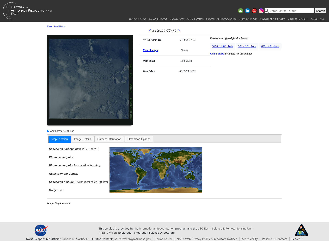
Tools (313, 18)
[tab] (59, 139)
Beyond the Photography (221, 18)
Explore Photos (158, 18)
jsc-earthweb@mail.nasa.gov (132, 239)
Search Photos (137, 18)
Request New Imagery (272, 18)
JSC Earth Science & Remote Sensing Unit (225, 228)
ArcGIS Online (195, 18)
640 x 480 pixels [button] (270, 46)
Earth (56, 190)
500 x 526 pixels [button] (247, 46)
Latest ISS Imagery (298, 18)
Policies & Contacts (274, 239)
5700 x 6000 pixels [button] (222, 46)
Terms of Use (164, 239)
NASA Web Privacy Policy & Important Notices (207, 239)
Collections (177, 18)
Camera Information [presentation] (109, 139)
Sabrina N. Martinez (74, 239)
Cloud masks (217, 53)
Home (49, 26)
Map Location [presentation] (59, 139)
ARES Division (108, 232)
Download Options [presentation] (139, 139)
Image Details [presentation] (82, 139)
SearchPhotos (59, 26)
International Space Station (156, 228)
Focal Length (150, 50)
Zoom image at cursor (61, 130)
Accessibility (249, 239)
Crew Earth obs (248, 18)
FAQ (322, 18)
